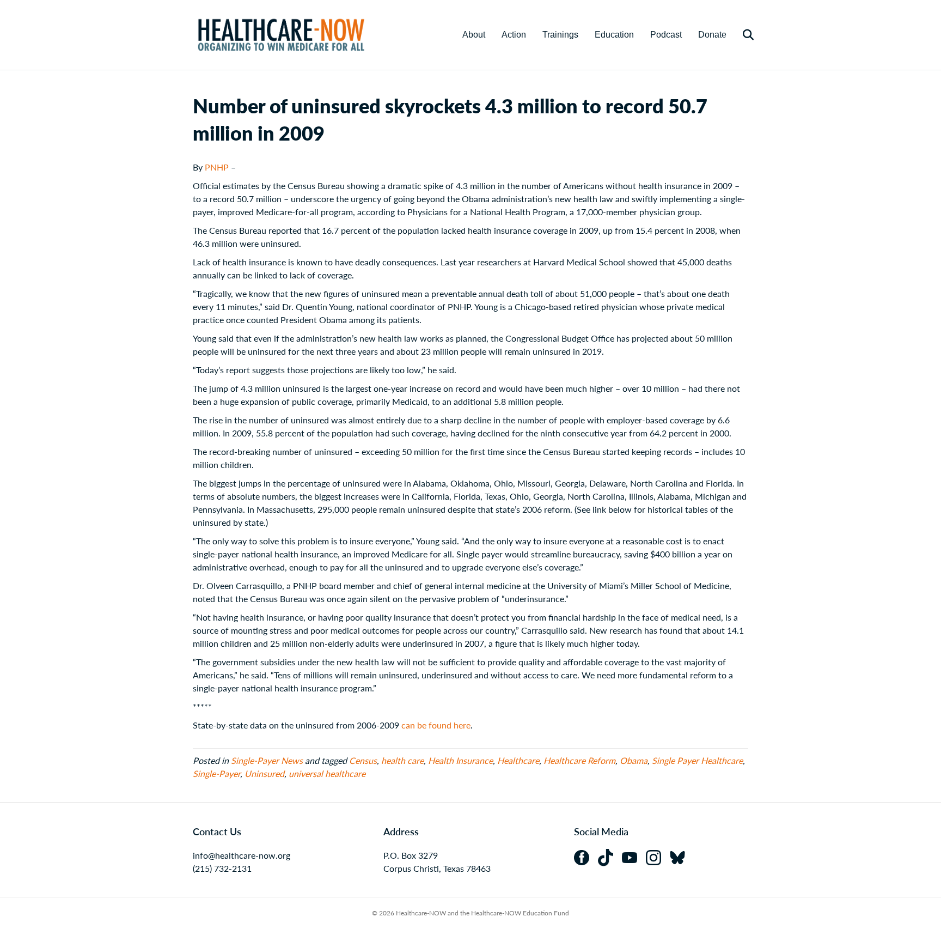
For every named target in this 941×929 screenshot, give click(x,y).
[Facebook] (586, 856)
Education (614, 34)
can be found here (436, 725)
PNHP (217, 167)
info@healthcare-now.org (241, 855)
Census (363, 760)
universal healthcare (327, 773)
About (473, 34)
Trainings (560, 34)
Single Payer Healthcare (697, 760)
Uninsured (264, 773)
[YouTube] (634, 856)
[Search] (741, 34)
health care (402, 760)
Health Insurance (460, 760)
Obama (633, 760)
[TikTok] (610, 856)
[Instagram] (658, 856)
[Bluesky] (681, 856)
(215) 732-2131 (222, 868)
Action (514, 34)
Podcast (666, 34)
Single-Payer (216, 773)
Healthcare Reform (579, 760)
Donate (712, 34)
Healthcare (518, 760)
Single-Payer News (267, 760)
